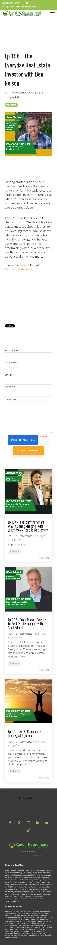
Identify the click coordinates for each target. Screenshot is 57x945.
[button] (52, 12)
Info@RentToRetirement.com (19, 6)
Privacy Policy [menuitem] (28, 851)
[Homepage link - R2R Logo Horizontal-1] (28, 846)
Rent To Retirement (16, 92)
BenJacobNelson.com (19, 269)
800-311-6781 (12, 3)
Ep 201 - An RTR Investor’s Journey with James (24, 733)
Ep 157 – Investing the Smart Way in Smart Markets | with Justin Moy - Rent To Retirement (28, 526)
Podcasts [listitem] (14, 551)
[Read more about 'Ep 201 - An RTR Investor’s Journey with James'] (28, 701)
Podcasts (11, 104)
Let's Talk (27, 798)
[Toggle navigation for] (28, 813)
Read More (43, 558)
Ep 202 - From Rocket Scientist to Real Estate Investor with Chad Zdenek (28, 624)
